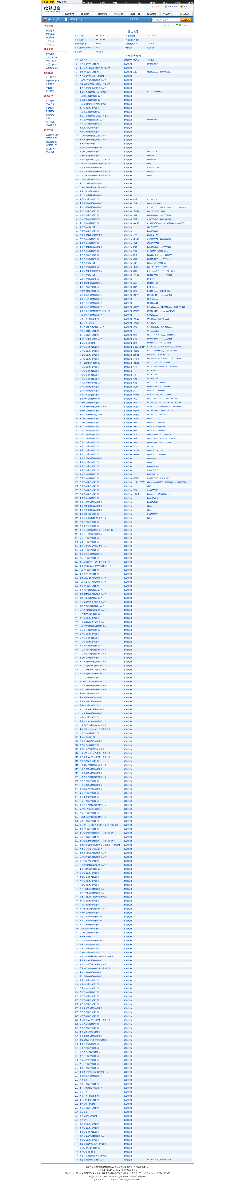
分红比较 (119, 14)
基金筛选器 (53, 19)
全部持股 (50, 84)
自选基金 (184, 14)
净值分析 (50, 30)
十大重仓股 (51, 77)
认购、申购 (51, 57)
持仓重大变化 (52, 81)
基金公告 (50, 104)
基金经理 (50, 108)
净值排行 (86, 14)
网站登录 (96, 1173)
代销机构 (152, 14)
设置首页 (115, 1173)
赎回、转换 (51, 61)
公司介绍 (166, 1173)
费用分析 (50, 152)
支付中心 (78, 1173)
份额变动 (50, 115)
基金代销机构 (52, 68)
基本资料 (50, 101)
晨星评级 (133, 19)
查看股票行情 (75, 19)
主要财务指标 (52, 135)
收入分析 (50, 149)
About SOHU (155, 1173)
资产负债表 (51, 138)
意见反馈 (156, 6)
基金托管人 (51, 125)
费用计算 (50, 54)
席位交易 (50, 122)
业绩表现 (50, 34)
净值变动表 (51, 145)
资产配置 (50, 91)
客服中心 (106, 1173)
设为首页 (187, 6)
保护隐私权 (144, 1173)
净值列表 (50, 37)
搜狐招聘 (87, 1173)
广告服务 (124, 1173)
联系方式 (133, 1173)
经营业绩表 (51, 142)
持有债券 (50, 88)
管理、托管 (51, 64)
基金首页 (69, 14)
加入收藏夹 (172, 6)
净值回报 (102, 14)
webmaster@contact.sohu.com (129, 1179)
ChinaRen (68, 1173)
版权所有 (142, 1176)
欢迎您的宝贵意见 (129, 1170)
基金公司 (135, 14)
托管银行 (168, 14)
